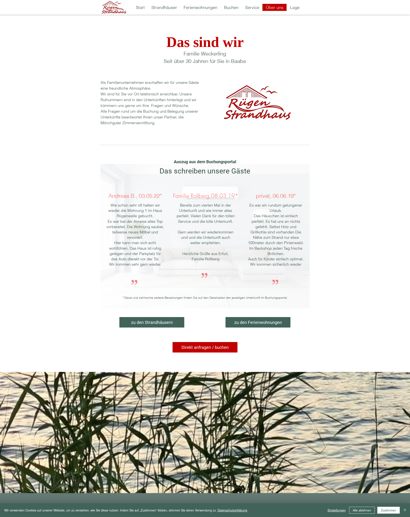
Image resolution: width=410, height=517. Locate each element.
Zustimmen (388, 510)
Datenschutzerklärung (232, 510)
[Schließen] (404, 510)
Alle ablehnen (362, 510)
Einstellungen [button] (337, 510)
